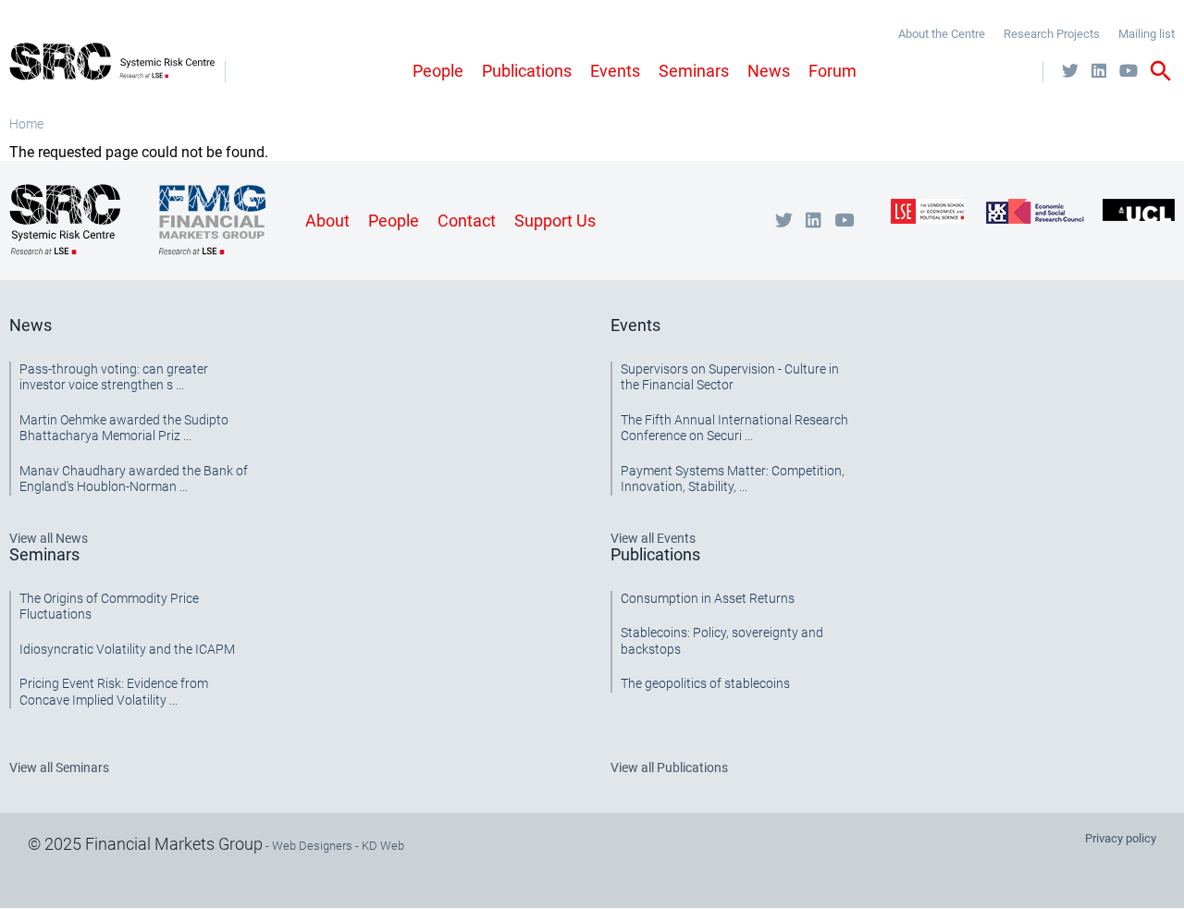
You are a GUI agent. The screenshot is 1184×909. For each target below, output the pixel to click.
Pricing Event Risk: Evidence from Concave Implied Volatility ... (113, 691)
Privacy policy (1120, 838)
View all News (48, 538)
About (327, 220)
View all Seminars (59, 767)
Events (615, 70)
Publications (527, 70)
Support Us (555, 220)
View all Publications (669, 767)
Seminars (694, 70)
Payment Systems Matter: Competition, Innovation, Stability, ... (733, 479)
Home (26, 124)
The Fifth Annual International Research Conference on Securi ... (734, 428)
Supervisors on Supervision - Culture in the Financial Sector (730, 377)
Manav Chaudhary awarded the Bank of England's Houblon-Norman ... (133, 479)
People (438, 70)
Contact (467, 220)
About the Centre (941, 34)
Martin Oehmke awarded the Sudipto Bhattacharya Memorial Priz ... (123, 428)
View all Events (653, 538)
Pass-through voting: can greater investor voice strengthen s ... (113, 377)
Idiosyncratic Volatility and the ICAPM (127, 649)
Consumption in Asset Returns (708, 598)
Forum (832, 70)
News (768, 70)
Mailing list (1146, 34)
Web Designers (312, 846)
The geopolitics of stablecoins (705, 683)
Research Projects (1052, 34)
